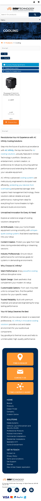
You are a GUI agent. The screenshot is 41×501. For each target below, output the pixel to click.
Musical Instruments (14, 433)
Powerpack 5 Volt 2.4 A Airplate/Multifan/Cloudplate (12, 94)
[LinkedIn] (17, 490)
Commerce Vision (13, 487)
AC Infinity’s (17, 321)
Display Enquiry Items (11, 68)
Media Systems (12, 423)
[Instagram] (31, 490)
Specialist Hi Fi (12, 442)
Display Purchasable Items (13, 71)
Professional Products (15, 431)
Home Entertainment (15, 445)
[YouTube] (24, 490)
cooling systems (27, 178)
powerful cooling (30, 271)
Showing (5, 48)
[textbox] (14, 14)
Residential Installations (16, 439)
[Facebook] (9, 490)
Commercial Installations (16, 436)
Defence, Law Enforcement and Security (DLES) (19, 427)
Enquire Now (12, 122)
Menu (3, 20)
